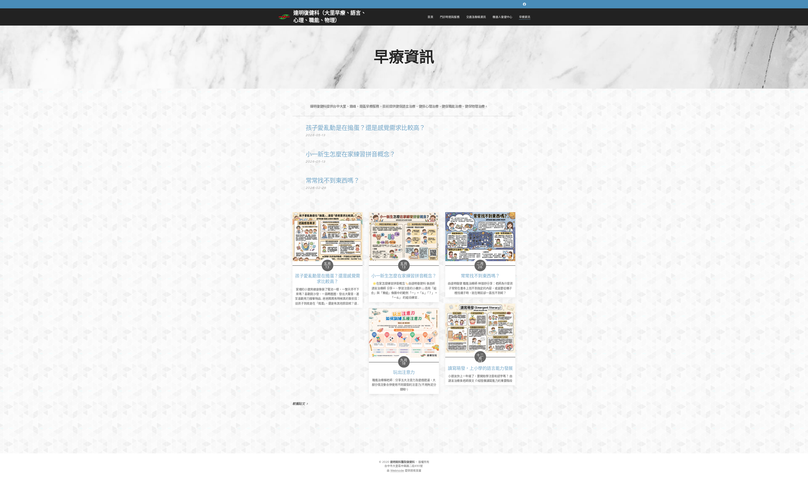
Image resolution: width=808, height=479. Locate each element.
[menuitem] (432, 17)
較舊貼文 (298, 404)
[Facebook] (524, 4)
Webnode (397, 470)
